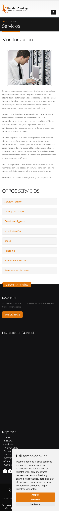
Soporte (8, 440)
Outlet (7, 461)
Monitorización (12, 231)
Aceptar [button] (35, 494)
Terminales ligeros (14, 221)
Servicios (8, 451)
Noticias (8, 444)
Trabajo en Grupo (14, 211)
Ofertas (8, 457)
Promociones (11, 447)
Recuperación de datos (16, 270)
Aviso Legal (6, 505)
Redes (7, 240)
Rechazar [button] (35, 499)
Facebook (5, 471)
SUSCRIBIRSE (12, 314)
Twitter (10, 471)
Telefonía (9, 250)
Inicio (4, 21)
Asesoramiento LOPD (15, 260)
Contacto (9, 464)
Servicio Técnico (13, 201)
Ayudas (8, 454)
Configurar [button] (35, 504)
